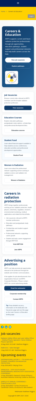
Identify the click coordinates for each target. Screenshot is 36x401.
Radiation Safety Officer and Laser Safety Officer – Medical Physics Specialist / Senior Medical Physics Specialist (17, 340)
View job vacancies (18, 60)
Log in (31, 16)
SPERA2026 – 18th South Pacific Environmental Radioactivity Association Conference (17, 371)
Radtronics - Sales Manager (10, 348)
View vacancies (18, 108)
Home (3, 11)
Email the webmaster (18, 288)
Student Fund (18, 155)
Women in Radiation (18, 180)
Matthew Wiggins (22, 344)
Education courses (18, 130)
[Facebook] (2, 327)
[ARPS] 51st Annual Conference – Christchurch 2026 (14, 382)
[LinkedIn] (6, 327)
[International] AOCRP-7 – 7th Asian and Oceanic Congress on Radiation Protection (17, 361)
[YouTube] (10, 327)
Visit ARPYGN (18, 244)
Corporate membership (18, 294)
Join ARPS (18, 249)
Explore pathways (18, 66)
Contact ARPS (18, 299)
